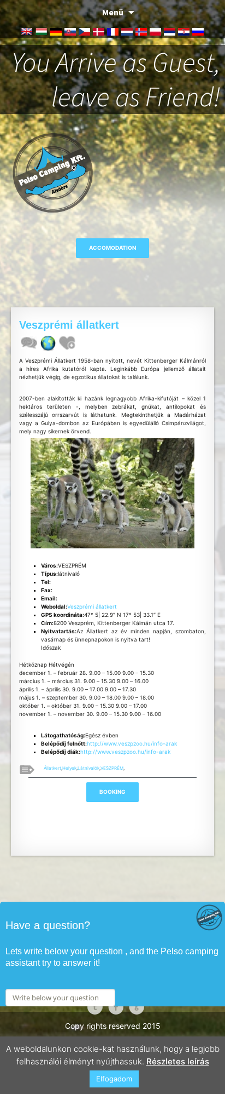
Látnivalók (88, 768)
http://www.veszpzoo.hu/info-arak (132, 743)
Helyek (69, 768)
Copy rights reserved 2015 (113, 1025)
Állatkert (52, 768)
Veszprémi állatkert (92, 606)
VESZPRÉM (111, 768)
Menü (112, 12)
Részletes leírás (177, 1061)
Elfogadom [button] (114, 1078)
